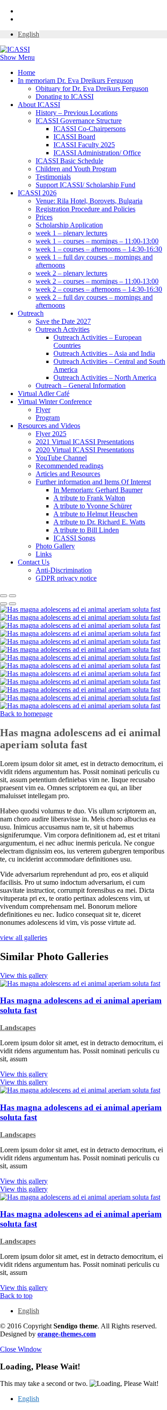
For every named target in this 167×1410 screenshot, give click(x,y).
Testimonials (53, 177)
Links (44, 554)
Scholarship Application (69, 225)
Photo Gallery (55, 546)
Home (26, 72)
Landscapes (18, 1027)
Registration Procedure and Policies (85, 209)
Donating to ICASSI (65, 96)
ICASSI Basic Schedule (69, 161)
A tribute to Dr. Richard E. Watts (99, 522)
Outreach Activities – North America (104, 377)
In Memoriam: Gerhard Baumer (98, 490)
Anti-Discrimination (64, 570)
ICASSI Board (74, 136)
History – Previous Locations (77, 112)
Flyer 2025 (51, 433)
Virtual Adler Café (43, 393)
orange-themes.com (66, 1334)
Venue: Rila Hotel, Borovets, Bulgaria (89, 201)
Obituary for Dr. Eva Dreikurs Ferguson (92, 88)
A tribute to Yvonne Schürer (92, 506)
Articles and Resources (68, 474)
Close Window (21, 1349)
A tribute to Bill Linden (86, 530)
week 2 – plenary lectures (71, 273)
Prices (44, 217)
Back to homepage (26, 713)
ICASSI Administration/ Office (97, 153)
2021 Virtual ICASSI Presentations (85, 441)
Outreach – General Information (81, 385)
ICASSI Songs (74, 538)
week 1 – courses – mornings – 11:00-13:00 (97, 241)
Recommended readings (69, 466)
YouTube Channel (61, 458)
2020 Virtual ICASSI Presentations (85, 450)
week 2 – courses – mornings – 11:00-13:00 (97, 281)
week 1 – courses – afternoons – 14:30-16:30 (99, 249)
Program (48, 417)
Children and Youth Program (76, 169)
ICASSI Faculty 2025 (84, 144)
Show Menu (17, 57)
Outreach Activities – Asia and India (104, 353)
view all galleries (23, 937)
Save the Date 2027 (63, 321)
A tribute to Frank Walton (89, 498)
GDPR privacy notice (66, 578)
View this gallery (24, 1074)
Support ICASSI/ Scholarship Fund (85, 185)
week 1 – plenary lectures (71, 233)
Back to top (16, 1295)
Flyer (43, 409)
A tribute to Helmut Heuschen (95, 514)
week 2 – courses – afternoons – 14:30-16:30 (99, 289)
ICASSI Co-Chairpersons (89, 128)
